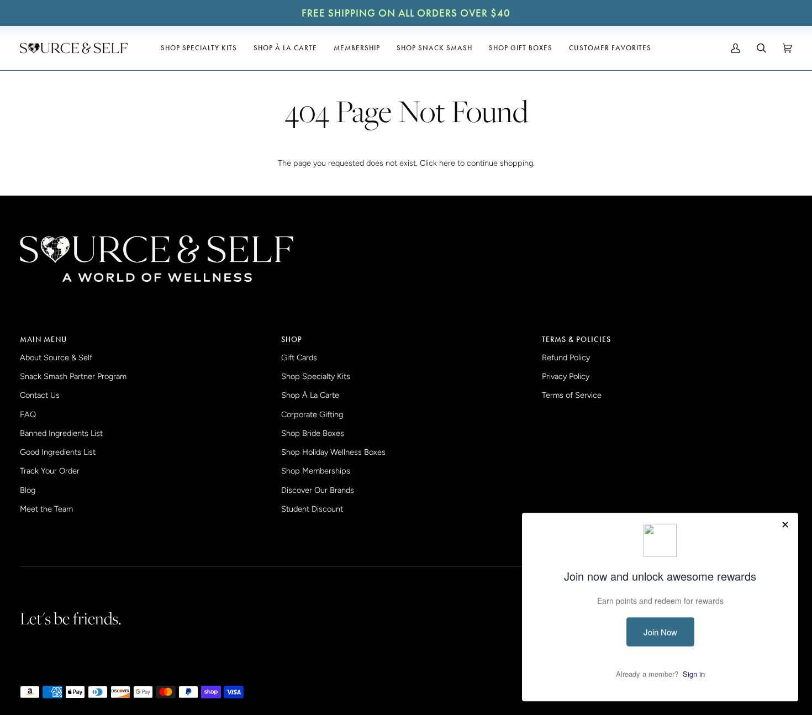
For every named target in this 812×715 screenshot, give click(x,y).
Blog (27, 490)
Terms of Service (572, 395)
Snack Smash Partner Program (73, 376)
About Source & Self (56, 357)
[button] (198, 48)
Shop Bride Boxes (312, 433)
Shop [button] (291, 339)
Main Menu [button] (43, 339)
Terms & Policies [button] (576, 339)
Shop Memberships (315, 471)
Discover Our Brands (317, 490)
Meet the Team (46, 509)
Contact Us (40, 395)
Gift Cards (299, 357)
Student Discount (312, 509)
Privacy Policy (565, 376)
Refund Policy (566, 357)
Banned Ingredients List (61, 433)
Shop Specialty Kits (315, 376)
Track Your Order (50, 471)
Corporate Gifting (312, 414)
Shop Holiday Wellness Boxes (333, 452)
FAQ (28, 414)
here (447, 163)
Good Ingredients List (58, 452)
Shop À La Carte (310, 395)
